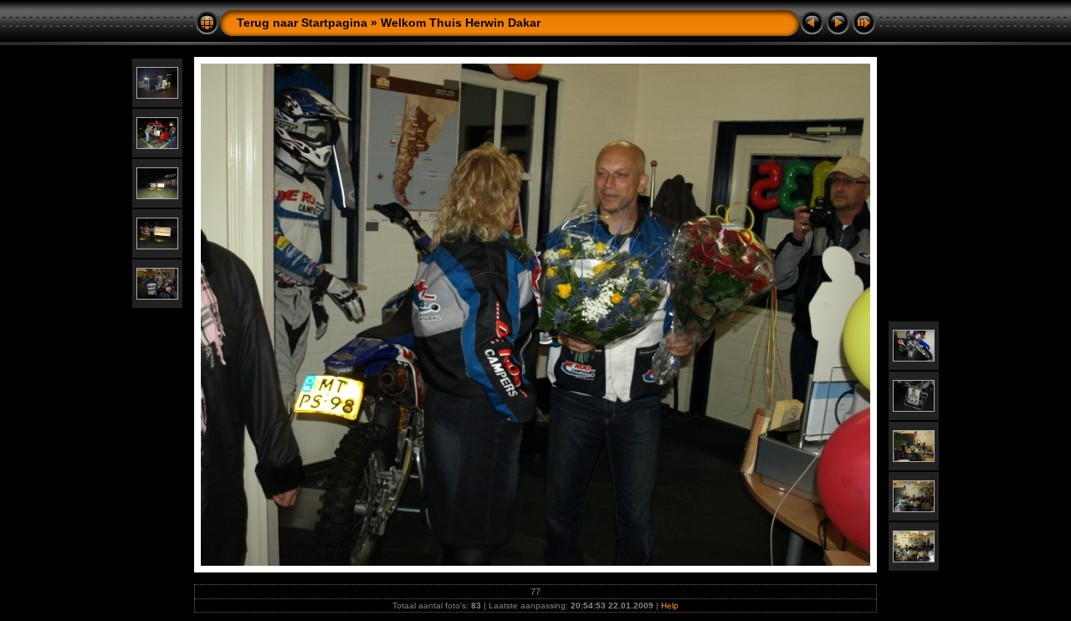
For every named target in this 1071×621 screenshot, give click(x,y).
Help (670, 605)
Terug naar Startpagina (302, 22)
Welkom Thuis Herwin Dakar (461, 22)
